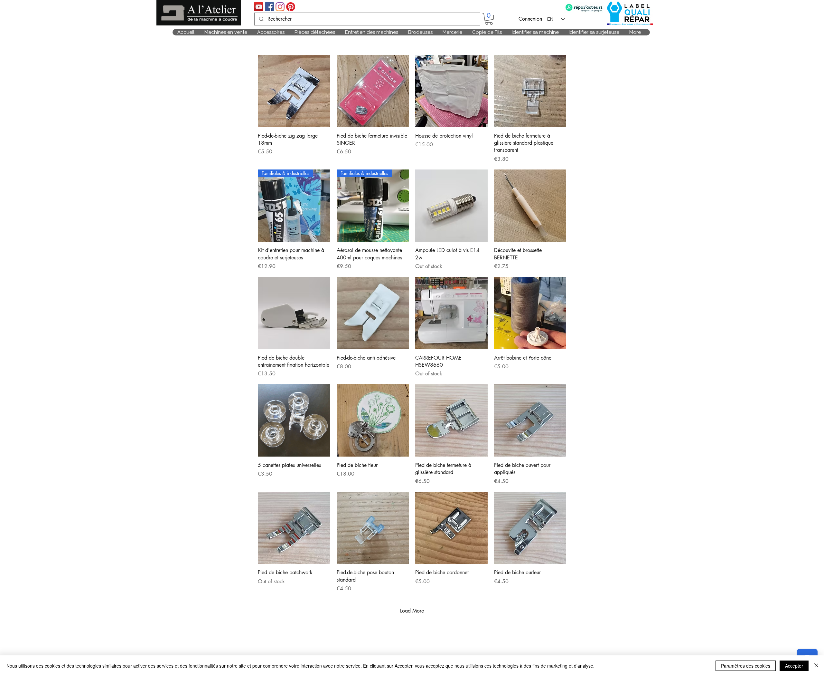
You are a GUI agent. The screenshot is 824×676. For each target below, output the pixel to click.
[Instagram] (280, 6)
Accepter (794, 665)
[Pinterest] (290, 6)
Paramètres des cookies (745, 665)
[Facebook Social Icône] (269, 6)
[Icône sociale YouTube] (258, 6)
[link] (489, 19)
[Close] (816, 666)
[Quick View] (294, 91)
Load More (412, 610)
